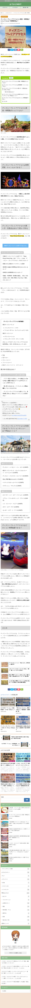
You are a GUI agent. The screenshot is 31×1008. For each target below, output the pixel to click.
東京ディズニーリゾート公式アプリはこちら (15, 245)
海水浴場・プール (16, 909)
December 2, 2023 (22, 418)
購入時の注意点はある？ (9, 91)
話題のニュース (15, 923)
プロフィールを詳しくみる (15, 952)
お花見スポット (16, 903)
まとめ (5, 101)
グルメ (15, 875)
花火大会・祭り (25, 7)
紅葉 (16, 916)
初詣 (16, 906)
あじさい (16, 896)
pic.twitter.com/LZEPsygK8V (19, 415)
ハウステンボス (15, 886)
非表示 (11, 77)
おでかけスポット (4, 16)
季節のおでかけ (15, 893)
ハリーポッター (15, 7)
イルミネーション (16, 899)
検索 (2, 797)
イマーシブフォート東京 (15, 868)
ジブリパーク (5, 7)
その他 (15, 882)
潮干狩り (16, 913)
